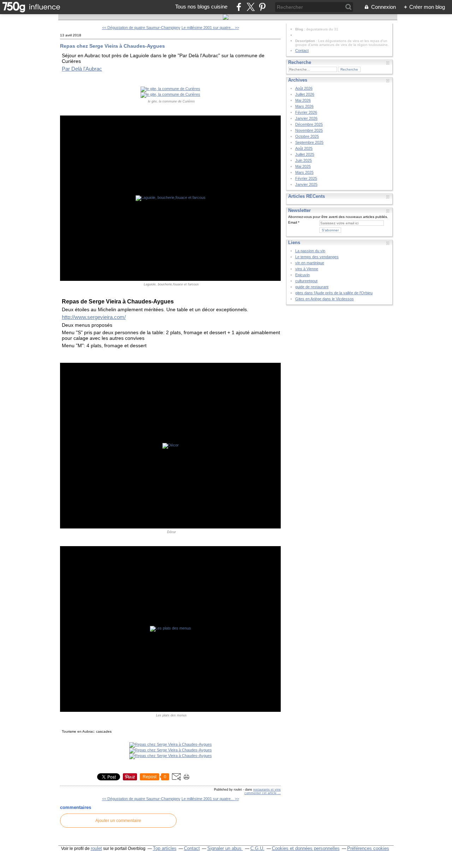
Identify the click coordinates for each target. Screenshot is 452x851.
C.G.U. (257, 848)
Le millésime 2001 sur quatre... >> (210, 27)
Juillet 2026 (304, 94)
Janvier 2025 (306, 184)
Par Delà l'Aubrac (82, 69)
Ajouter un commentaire (118, 820)
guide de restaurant (311, 287)
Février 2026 (306, 112)
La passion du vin (310, 251)
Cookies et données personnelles (306, 848)
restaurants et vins (267, 789)
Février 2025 (306, 178)
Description (305, 41)
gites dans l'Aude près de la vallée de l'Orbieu (334, 293)
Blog (299, 29)
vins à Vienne (306, 269)
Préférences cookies (368, 848)
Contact (302, 50)
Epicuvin (302, 275)
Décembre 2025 (309, 124)
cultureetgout (306, 281)
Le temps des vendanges (317, 257)
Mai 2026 (303, 100)
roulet (96, 848)
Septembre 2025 (309, 142)
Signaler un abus (225, 848)
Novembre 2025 (309, 130)
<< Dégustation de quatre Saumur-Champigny (141, 27)
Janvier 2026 (306, 118)
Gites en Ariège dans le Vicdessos (324, 299)
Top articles (165, 848)
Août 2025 (304, 148)
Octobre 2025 (307, 136)
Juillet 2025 (304, 154)
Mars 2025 (304, 172)
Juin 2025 (303, 160)
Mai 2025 (303, 166)
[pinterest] (262, 7)
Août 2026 (304, 88)
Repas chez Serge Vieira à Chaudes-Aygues (112, 46)
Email (292, 222)
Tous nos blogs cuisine (201, 7)
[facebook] (238, 7)
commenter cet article (261, 793)
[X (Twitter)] (250, 7)
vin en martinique (309, 263)
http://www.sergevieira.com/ (94, 317)
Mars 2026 (304, 106)
